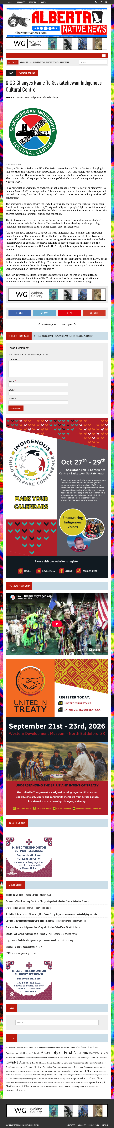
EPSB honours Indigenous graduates (21, 953)
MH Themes (35, 1125)
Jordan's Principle (37, 1071)
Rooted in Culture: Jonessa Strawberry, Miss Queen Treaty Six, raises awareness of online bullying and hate (51, 914)
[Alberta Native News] (57, 22)
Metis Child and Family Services (56, 1071)
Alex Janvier (81, 1047)
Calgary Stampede (39, 1057)
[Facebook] (101, 2)
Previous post (48, 324)
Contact (44, 2)
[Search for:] (57, 1022)
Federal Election (33, 1067)
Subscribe (21, 2)
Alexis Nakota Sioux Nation (65, 1047)
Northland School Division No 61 (26, 1083)
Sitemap (105, 1125)
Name (11, 381)
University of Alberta (15, 1090)
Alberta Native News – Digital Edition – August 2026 (28, 894)
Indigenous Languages (83, 1067)
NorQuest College (68, 1078)
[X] (96, 2)
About (10, 2)
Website (12, 398)
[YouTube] (106, 2)
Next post (67, 324)
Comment (13, 359)
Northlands (10, 1082)
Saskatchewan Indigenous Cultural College (37, 97)
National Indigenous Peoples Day (47, 1074)
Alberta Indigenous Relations (44, 1047)
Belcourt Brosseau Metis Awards (19, 1057)
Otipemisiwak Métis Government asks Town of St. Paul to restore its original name (41, 934)
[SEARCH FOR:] (93, 62)
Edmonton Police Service (74, 1063)
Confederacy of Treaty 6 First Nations (61, 1057)
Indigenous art (68, 1067)
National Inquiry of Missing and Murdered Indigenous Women (36, 1078)
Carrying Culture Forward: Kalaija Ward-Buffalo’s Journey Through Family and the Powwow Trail (46, 920)
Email (11, 389)
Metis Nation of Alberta (81, 1071)
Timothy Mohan (70, 1083)
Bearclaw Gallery (98, 1053)
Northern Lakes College (89, 1078)
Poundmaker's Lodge (57, 1083)
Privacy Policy (94, 1125)
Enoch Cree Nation (18, 1067)
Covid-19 (13, 1062)
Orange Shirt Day (44, 1083)
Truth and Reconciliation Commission (44, 1087)
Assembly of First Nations (64, 1052)
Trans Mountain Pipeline (85, 1082)
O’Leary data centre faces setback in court (24, 946)
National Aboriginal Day (23, 1075)
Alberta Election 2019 (24, 1047)
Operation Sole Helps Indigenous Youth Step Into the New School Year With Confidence (43, 927)
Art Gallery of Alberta (28, 1053)
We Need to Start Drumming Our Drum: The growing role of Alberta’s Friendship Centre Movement (48, 901)
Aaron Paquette (11, 1047)
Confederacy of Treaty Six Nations (92, 1057)
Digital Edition (29, 1062)
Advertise (32, 2)
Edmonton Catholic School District (51, 1063)
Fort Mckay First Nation (53, 1067)
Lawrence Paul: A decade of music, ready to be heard (28, 907)
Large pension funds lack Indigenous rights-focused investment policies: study (39, 940)
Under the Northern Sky (68, 1086)
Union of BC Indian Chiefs (89, 1086)
